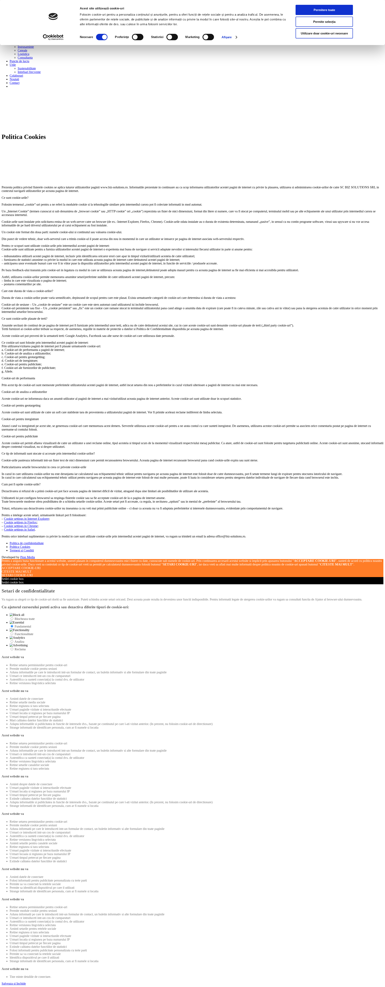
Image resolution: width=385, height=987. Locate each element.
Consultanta (25, 57)
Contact (14, 82)
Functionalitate (24, 634)
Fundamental (23, 626)
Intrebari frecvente (29, 72)
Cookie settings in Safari (19, 529)
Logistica (23, 54)
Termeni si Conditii (22, 550)
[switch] (137, 37)
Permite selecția (324, 21)
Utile (13, 64)
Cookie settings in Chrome (21, 526)
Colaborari (16, 75)
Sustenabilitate (27, 68)
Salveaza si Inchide (14, 983)
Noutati (14, 79)
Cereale (22, 50)
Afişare (227, 37)
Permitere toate (324, 10)
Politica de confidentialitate (27, 543)
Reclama (20, 649)
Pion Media (27, 557)
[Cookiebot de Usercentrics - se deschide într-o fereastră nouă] (53, 37)
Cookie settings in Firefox (20, 522)
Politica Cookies (20, 546)
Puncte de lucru (19, 61)
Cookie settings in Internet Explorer (26, 518)
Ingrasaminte (26, 46)
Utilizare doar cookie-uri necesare (324, 33)
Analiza (19, 641)
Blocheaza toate (25, 619)
